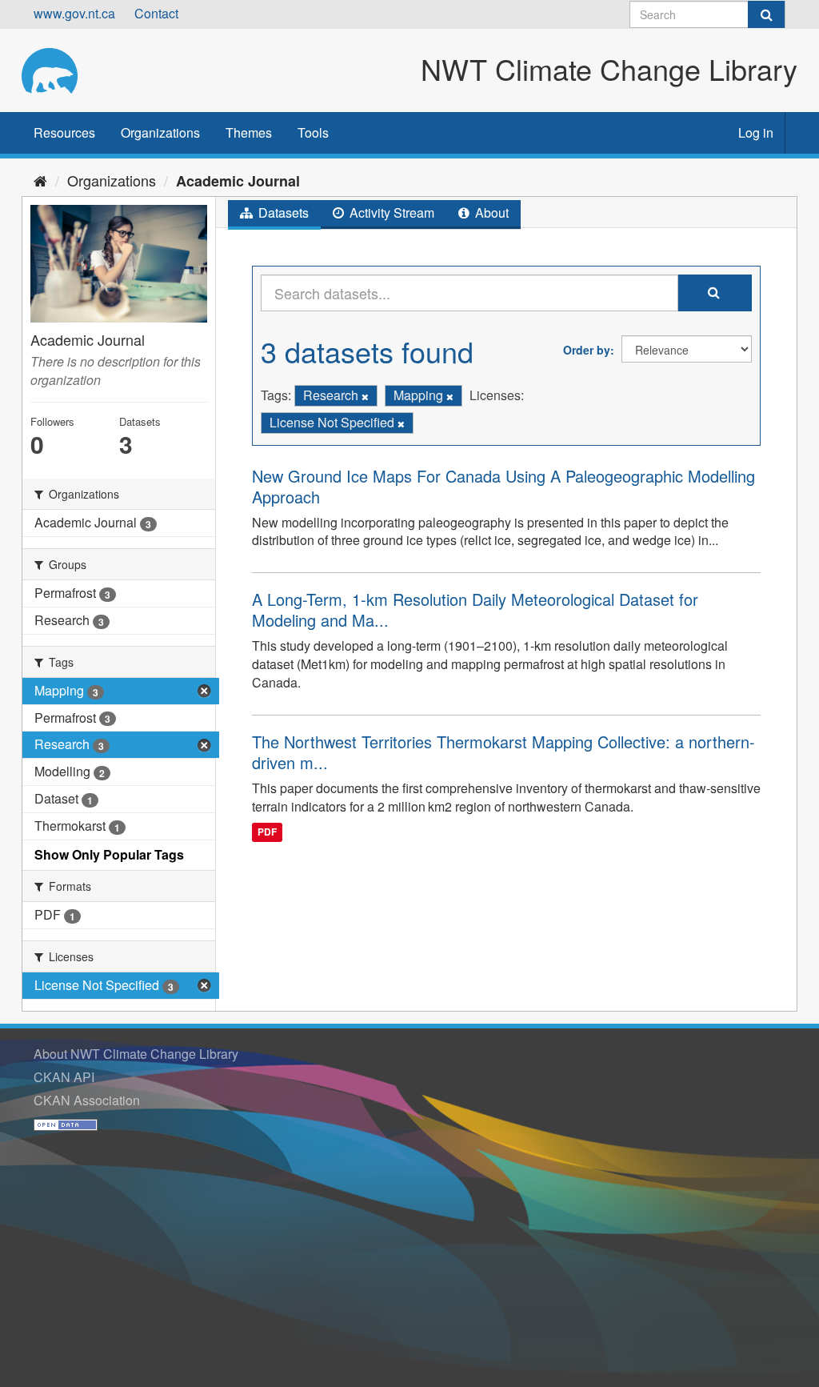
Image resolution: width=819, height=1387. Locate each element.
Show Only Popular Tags (109, 854)
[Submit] (766, 14)
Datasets (282, 212)
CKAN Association (87, 1100)
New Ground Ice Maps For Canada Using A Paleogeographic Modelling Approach (503, 486)
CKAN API (64, 1077)
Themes (249, 132)
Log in (755, 132)
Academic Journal (238, 180)
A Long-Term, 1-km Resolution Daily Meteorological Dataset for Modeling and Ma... (475, 609)
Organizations (160, 132)
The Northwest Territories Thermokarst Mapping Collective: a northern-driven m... (503, 752)
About (490, 212)
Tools (313, 132)
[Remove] (365, 396)
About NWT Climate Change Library (136, 1053)
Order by (586, 350)
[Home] (40, 180)
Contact (156, 13)
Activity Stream (390, 212)
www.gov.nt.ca (74, 13)
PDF (267, 831)
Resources (64, 132)
